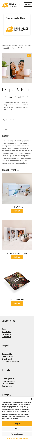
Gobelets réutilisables (8, 356)
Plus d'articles (28, 45)
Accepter (17, 423)
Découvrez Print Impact (23, 438)
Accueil (6, 45)
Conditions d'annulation (8, 381)
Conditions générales (8, 378)
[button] (31, 399)
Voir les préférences (17, 434)
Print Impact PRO (7, 334)
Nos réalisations (6, 332)
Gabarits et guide (7, 386)
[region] (17, 27)
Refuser (17, 429)
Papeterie (21, 45)
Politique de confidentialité (12, 438)
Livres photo (6, 48)
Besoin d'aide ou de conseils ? (10, 361)
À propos (4, 329)
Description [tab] (5, 129)
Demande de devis (7, 359)
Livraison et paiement (8, 383)
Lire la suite (17, 211)
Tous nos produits (7, 354)
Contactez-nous (6, 337)
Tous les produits (13, 45)
